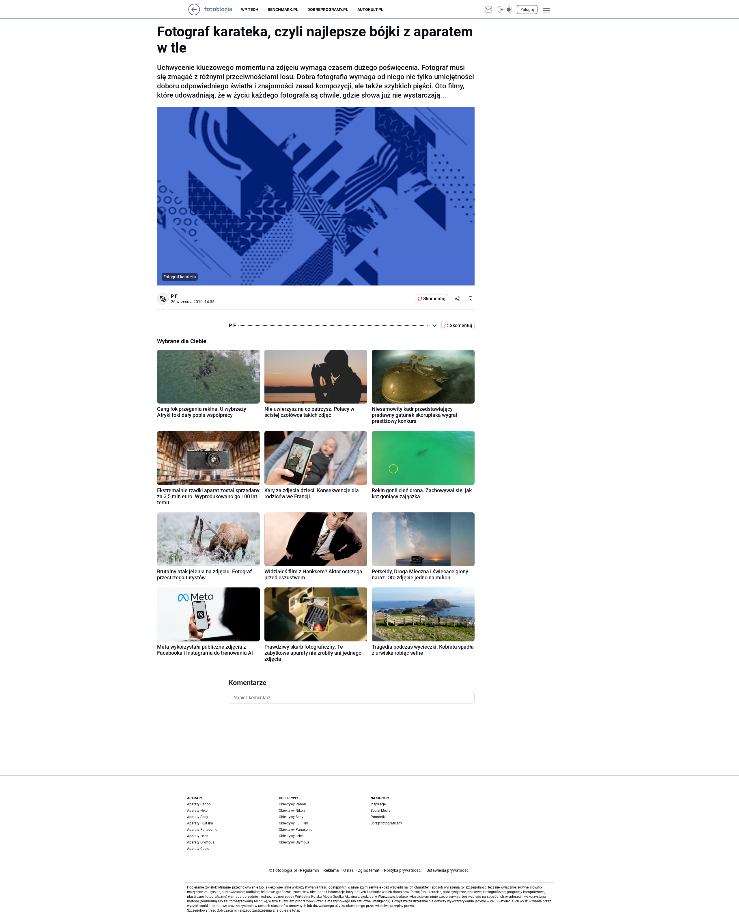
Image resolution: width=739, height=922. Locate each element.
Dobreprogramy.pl (327, 9)
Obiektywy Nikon (292, 811)
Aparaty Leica (197, 836)
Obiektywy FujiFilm (293, 823)
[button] (505, 9)
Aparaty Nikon (198, 811)
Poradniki (378, 817)
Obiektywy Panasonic (295, 830)
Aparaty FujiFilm (200, 823)
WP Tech (249, 9)
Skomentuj (434, 298)
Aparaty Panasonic (202, 830)
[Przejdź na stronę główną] (194, 13)
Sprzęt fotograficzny (386, 823)
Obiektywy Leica (291, 836)
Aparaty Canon (199, 804)
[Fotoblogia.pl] (222, 9)
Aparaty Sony (197, 817)
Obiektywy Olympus (294, 842)
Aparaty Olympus (200, 842)
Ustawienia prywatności (446, 870)
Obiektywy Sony (291, 817)
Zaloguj (527, 9)
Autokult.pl (370, 9)
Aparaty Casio (198, 849)
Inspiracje (378, 804)
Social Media (381, 811)
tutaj (295, 910)
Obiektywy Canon (292, 804)
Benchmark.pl (283, 9)
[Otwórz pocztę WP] (488, 9)
